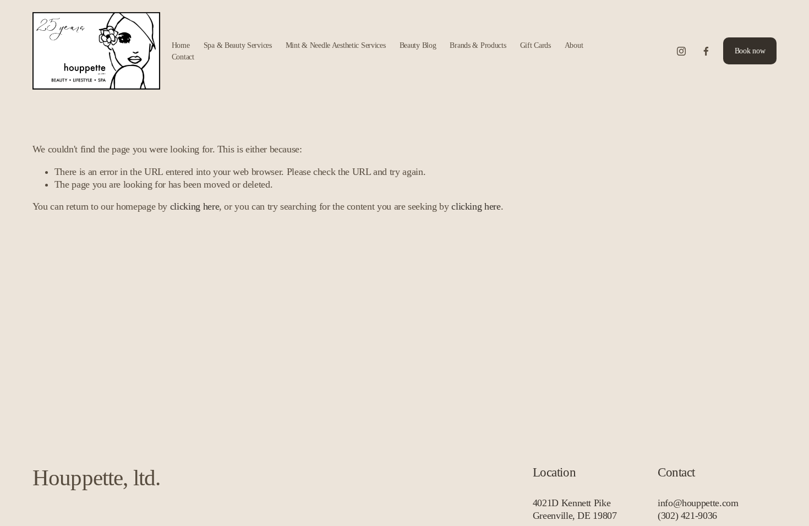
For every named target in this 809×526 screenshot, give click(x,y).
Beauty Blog (418, 45)
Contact (183, 56)
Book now (750, 50)
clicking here (194, 206)
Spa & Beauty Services (238, 45)
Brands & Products (478, 45)
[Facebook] (706, 51)
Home (181, 45)
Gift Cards (535, 45)
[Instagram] (681, 51)
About (574, 45)
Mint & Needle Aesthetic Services (336, 45)
